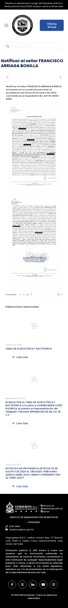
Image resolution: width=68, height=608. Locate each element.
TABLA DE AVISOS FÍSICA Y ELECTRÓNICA (28, 348)
